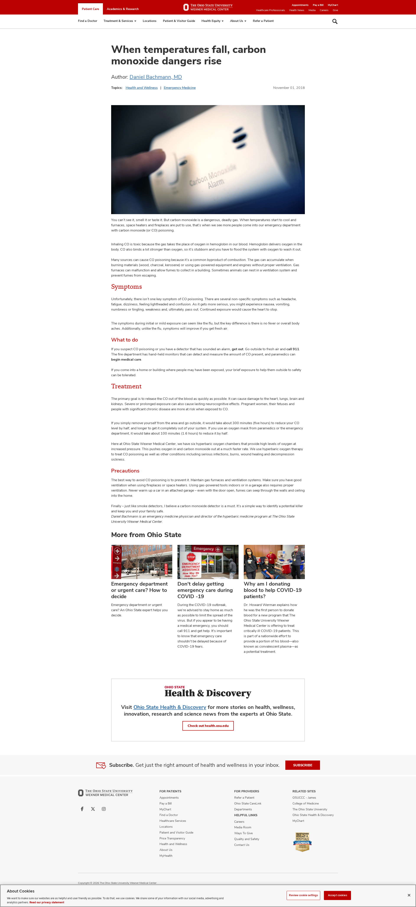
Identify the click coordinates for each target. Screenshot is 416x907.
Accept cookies (337, 895)
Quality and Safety (246, 839)
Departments (243, 809)
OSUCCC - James (304, 798)
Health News (296, 10)
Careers (324, 10)
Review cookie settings (303, 895)
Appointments (300, 5)
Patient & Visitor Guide (179, 21)
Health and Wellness (142, 87)
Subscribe (302, 765)
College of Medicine (305, 803)
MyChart (333, 5)
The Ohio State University (309, 809)
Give (335, 10)
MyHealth (165, 856)
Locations (149, 21)
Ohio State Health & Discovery (169, 707)
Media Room (242, 827)
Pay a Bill (318, 5)
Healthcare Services (172, 821)
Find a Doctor (87, 21)
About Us (236, 21)
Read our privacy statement (46, 902)
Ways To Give (243, 833)
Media (312, 10)
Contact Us (241, 845)
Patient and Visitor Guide (176, 832)
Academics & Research (123, 9)
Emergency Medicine (180, 87)
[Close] (409, 895)
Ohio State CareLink (247, 803)
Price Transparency (172, 838)
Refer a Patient (263, 21)
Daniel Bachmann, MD (156, 76)
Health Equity (211, 21)
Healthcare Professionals (270, 10)
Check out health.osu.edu (208, 725)
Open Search (335, 21)
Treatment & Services (118, 21)
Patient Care (90, 9)
